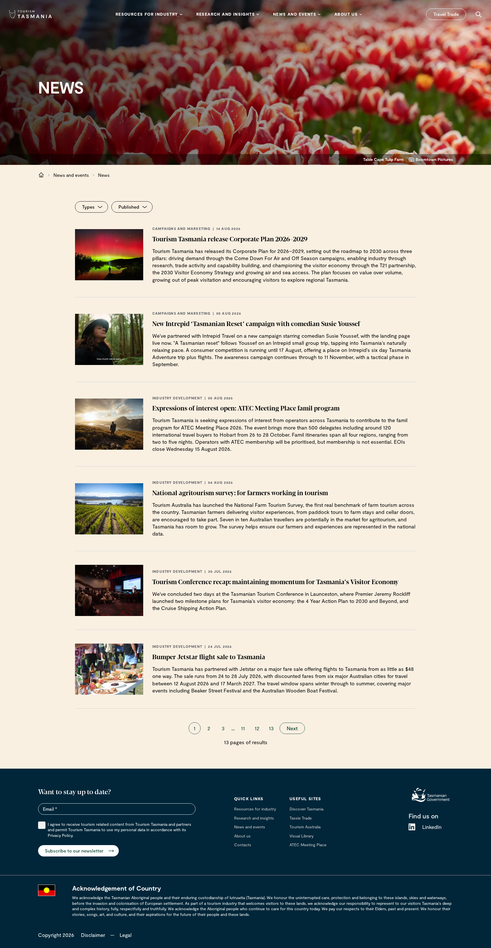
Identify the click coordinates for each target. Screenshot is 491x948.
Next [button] (292, 728)
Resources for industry (255, 808)
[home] (431, 795)
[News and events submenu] (319, 14)
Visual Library (301, 835)
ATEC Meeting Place (308, 844)
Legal (126, 935)
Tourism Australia (305, 826)
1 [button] (194, 728)
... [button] (233, 728)
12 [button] (257, 728)
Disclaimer (93, 935)
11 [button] (243, 728)
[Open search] (478, 14)
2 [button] (208, 728)
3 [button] (223, 728)
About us (242, 835)
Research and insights (254, 818)
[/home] (41, 175)
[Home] (30, 14)
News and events (71, 175)
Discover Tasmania (306, 808)
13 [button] (271, 728)
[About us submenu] (360, 14)
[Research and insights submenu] (257, 14)
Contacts (242, 844)
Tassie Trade (301, 818)
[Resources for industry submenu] (181, 14)
